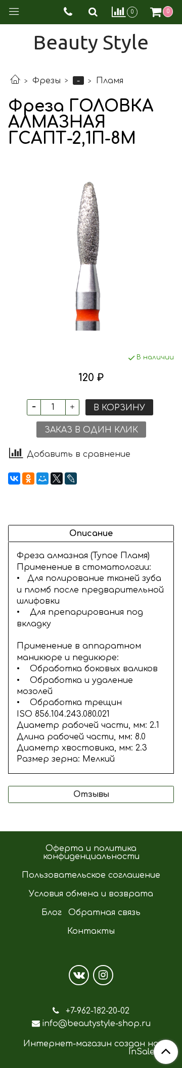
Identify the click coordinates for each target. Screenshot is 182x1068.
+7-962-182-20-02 (96, 1011)
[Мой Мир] (42, 478)
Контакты (91, 931)
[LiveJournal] (71, 478)
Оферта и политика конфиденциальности (91, 852)
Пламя (109, 80)
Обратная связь (104, 912)
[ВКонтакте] (14, 478)
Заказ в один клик (91, 430)
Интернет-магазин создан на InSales (91, 1048)
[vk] (79, 975)
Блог (51, 912)
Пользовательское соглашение (91, 875)
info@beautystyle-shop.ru (96, 1023)
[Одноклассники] (28, 478)
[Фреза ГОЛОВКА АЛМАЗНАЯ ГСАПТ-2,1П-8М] (91, 250)
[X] (57, 478)
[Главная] (15, 80)
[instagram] (103, 975)
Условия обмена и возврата (91, 893)
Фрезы (46, 80)
